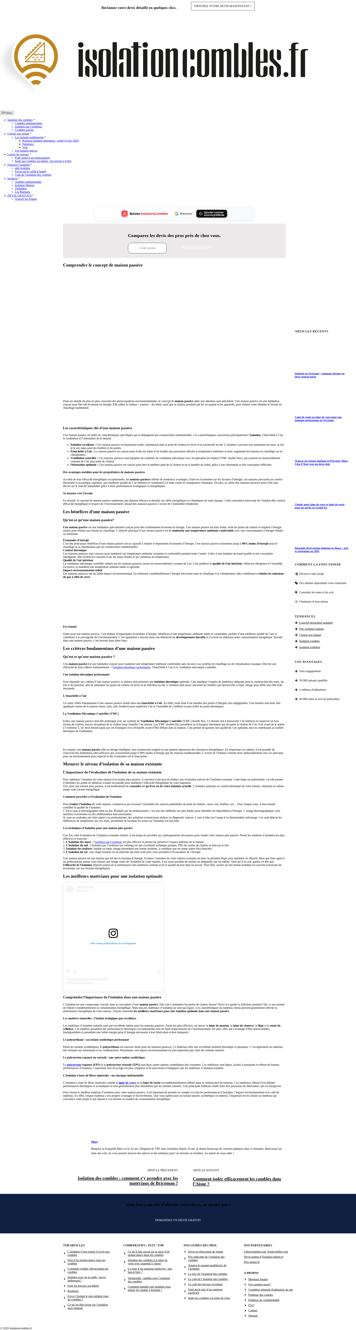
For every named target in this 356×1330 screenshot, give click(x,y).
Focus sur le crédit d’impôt (30, 171)
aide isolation (22, 168)
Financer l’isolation (18, 164)
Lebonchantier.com (255, 1251)
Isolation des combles (19, 119)
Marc (94, 1141)
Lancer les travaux (18, 154)
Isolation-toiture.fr (272, 1256)
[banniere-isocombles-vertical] (174, 617)
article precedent (162, 1170)
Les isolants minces (26, 150)
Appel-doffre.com (277, 1251)
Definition (21, 188)
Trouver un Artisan (26, 198)
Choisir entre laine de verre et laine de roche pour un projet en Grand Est (320, 506)
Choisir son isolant (18, 133)
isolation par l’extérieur (108, 842)
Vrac (25, 147)
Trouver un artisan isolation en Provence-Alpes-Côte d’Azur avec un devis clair (321, 462)
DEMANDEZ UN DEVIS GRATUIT (178, 1220)
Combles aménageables (28, 123)
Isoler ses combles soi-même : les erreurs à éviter (43, 161)
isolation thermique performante (131, 667)
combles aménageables (28, 181)
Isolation (12, 178)
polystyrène (74, 1064)
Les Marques (22, 191)
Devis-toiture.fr (253, 1256)
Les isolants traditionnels (29, 137)
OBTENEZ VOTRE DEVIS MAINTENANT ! (222, 6)
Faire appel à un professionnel (32, 157)
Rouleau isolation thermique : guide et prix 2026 (50, 140)
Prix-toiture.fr (252, 1262)
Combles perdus (24, 129)
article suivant (206, 1170)
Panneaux (28, 144)
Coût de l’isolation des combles (33, 174)
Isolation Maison (24, 185)
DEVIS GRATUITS (19, 195)
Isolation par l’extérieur (28, 126)
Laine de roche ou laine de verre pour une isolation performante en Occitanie (318, 419)
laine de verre (127, 1082)
